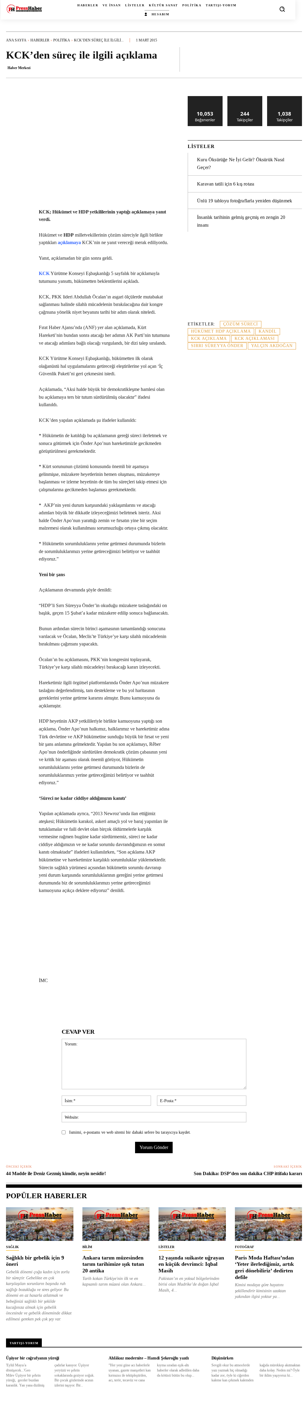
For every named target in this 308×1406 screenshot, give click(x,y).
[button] (282, 9)
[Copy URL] (159, 1003)
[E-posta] (118, 1003)
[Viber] (145, 1003)
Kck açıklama (209, 338)
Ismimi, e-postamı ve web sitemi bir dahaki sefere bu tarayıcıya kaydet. (130, 1132)
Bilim (87, 1247)
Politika (61, 40)
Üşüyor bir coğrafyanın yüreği (32, 1358)
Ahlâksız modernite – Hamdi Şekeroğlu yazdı (149, 1358)
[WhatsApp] (76, 1003)
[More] (295, 59)
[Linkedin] (90, 1003)
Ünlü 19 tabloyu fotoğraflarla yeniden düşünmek (244, 200)
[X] (62, 1003)
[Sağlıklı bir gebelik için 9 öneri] (39, 1224)
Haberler (39, 40)
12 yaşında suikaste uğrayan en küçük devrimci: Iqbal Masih (191, 1264)
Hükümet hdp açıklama (221, 331)
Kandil (268, 331)
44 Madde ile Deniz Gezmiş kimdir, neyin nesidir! (56, 1173)
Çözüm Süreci (240, 324)
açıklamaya (69, 242)
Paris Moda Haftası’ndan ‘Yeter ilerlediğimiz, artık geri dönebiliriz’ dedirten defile (264, 1267)
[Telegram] (131, 1003)
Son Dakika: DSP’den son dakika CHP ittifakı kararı (248, 1173)
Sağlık (12, 1247)
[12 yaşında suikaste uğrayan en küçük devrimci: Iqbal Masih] (192, 1224)
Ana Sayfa (16, 40)
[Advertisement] (245, 280)
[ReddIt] (104, 1003)
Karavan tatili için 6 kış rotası (225, 183)
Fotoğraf (244, 1247)
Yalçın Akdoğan (272, 345)
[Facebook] (48, 1003)
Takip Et (245, 98)
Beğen (205, 98)
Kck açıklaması (255, 338)
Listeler (166, 1247)
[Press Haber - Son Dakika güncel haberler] (24, 9)
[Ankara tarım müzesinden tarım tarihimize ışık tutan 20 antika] (116, 1224)
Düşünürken (222, 1358)
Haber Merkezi (19, 68)
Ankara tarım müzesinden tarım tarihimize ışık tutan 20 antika (113, 1264)
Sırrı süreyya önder (217, 345)
